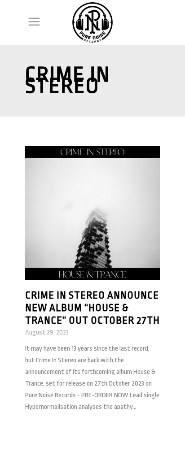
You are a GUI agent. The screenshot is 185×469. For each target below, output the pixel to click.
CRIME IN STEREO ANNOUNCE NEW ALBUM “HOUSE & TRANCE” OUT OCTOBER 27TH (92, 308)
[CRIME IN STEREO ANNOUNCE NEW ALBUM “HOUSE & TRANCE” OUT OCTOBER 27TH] (92, 213)
